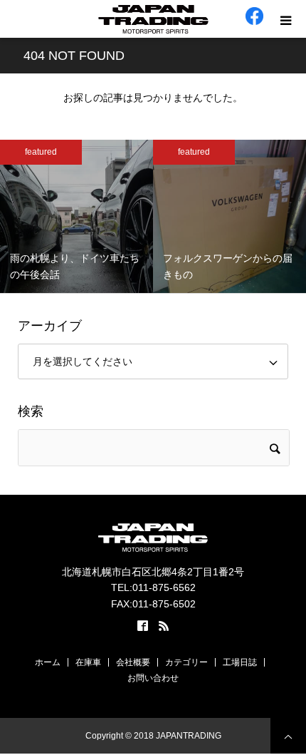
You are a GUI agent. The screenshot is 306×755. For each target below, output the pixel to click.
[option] (76, 216)
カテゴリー (186, 662)
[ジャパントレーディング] (153, 19)
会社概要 (133, 662)
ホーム (47, 662)
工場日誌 (240, 662)
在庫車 (88, 662)
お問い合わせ (153, 678)
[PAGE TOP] (288, 736)
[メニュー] (287, 19)
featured (41, 152)
